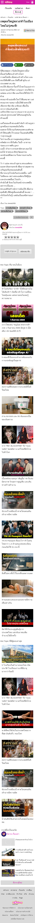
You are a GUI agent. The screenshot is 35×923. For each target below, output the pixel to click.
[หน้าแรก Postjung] (8, 2)
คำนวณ (31, 894)
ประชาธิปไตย (21, 211)
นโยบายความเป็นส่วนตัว (25, 908)
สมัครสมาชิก (25, 251)
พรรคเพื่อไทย (6, 211)
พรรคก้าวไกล (25, 208)
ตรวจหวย (14, 890)
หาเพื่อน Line (10, 894)
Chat (2, 894)
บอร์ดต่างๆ (19, 8)
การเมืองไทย (11, 208)
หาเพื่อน (29, 890)
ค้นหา (28, 8)
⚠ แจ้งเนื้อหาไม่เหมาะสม (21, 217)
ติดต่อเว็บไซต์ (14, 915)
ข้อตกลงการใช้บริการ (9, 908)
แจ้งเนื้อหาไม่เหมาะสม (17, 919)
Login (10, 251)
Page (21, 898)
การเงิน (14, 898)
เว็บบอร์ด (8, 8)
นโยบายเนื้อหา (9, 911)
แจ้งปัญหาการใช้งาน (27, 915)
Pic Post (19, 894)
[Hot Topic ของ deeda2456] (4, 229)
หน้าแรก (3, 17)
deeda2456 (10, 35)
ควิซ (25, 894)
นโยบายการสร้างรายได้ (23, 911)
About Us (5, 915)
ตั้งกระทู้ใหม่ (17, 883)
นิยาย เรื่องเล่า (12, 834)
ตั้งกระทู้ (18, 12)
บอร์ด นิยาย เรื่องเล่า (21, 17)
